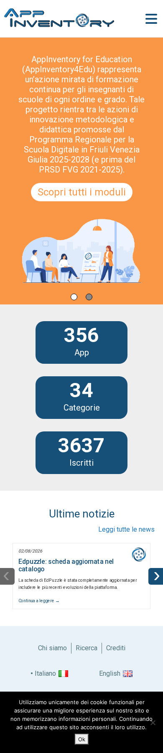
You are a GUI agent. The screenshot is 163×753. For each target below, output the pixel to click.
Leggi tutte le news (126, 529)
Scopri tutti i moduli (82, 192)
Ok (81, 739)
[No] (152, 722)
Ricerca (86, 648)
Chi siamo (52, 648)
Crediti (115, 648)
